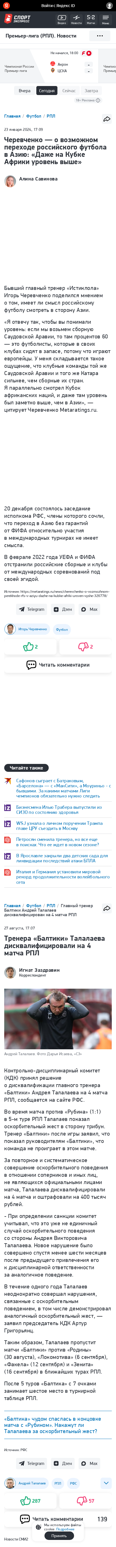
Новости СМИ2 (16, 1539)
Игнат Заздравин (39, 970)
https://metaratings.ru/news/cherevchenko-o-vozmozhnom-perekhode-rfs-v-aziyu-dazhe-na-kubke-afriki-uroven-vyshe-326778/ (57, 593)
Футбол (34, 116)
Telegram (35, 609)
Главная (13, 116)
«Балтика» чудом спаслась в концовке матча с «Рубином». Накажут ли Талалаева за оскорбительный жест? (52, 1425)
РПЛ (51, 116)
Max (93, 609)
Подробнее (65, 1529)
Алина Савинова (38, 178)
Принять (59, 1535)
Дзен (67, 609)
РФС (24, 1450)
